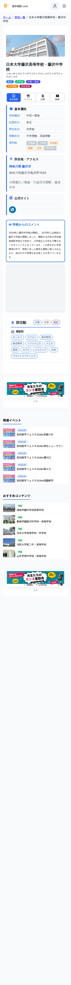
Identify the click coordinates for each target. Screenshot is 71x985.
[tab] (14, 97)
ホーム (7, 17)
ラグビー (31, 337)
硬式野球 (46, 337)
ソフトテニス (34, 343)
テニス (49, 343)
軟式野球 (17, 343)
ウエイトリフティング (24, 355)
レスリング (40, 349)
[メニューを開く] (64, 6)
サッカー (17, 337)
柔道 (15, 349)
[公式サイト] (12, 209)
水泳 (53, 349)
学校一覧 (20, 17)
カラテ (26, 349)
